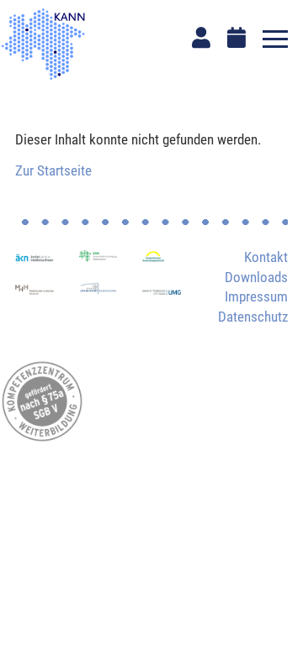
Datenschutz (253, 316)
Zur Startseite (53, 170)
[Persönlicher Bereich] (201, 38)
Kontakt (266, 257)
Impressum (256, 296)
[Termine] (236, 38)
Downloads (256, 277)
